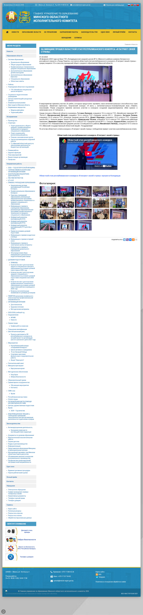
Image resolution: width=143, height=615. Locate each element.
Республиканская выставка (17, 397)
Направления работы (14, 164)
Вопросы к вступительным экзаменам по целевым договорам (23, 292)
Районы (11, 84)
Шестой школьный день (16, 331)
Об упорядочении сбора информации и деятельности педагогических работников (21, 254)
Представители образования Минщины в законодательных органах (21, 449)
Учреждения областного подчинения (21, 87)
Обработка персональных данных (20, 518)
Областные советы (17, 81)
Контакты (14, 387)
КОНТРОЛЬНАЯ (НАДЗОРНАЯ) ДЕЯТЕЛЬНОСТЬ (18, 175)
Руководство (12, 120)
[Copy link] (136, 239)
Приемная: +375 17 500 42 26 (63, 572)
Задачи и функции (14, 152)
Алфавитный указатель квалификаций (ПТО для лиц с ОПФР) (21, 227)
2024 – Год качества (18, 410)
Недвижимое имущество (16, 107)
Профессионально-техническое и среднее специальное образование (23, 68)
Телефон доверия (14, 500)
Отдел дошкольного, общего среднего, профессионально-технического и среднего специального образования (21, 128)
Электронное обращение (17, 489)
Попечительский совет (16, 363)
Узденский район (17, 112)
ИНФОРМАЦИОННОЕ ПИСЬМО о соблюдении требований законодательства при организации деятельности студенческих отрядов (21, 416)
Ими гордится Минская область (19, 105)
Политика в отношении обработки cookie (111, 582)
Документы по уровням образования (21, 435)
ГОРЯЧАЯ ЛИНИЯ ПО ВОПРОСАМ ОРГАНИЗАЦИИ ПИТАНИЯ (19, 171)
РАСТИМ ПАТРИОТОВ (15, 178)
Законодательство (13, 423)
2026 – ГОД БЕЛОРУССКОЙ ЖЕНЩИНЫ (21, 167)
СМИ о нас (11, 391)
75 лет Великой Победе (19, 352)
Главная (127, 44)
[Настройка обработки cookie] (3, 611)
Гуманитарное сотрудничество (19, 382)
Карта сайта (12, 509)
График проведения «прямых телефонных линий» (18, 493)
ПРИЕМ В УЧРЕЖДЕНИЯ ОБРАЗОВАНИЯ (21, 182)
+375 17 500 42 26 (62, 5)
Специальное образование (20, 79)
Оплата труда (13, 399)
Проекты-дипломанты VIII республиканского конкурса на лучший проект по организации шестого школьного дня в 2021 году (23, 336)
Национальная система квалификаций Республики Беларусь (20, 187)
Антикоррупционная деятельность (20, 427)
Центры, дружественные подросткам (21, 405)
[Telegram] (124, 239)
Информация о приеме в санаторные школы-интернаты (21, 244)
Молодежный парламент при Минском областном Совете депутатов (21, 453)
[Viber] (127, 239)
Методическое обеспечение (18, 372)
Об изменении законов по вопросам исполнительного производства (20, 457)
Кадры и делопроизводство (18, 444)
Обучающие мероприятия (20, 385)
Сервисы (10, 505)
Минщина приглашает (16, 365)
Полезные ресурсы (14, 511)
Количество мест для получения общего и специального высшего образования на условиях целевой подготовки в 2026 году (23, 267)
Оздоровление (13, 315)
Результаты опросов (15, 513)
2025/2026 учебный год (16, 312)
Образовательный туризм (17, 380)
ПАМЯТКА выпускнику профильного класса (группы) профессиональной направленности (20, 297)
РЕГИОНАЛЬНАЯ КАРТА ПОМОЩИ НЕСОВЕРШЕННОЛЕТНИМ (20, 402)
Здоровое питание (17, 307)
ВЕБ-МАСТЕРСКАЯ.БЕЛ (129, 594)
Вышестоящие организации (18, 157)
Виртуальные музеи (17, 368)
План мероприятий (14, 155)
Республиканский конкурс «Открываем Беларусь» (20, 346)
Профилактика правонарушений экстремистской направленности (19, 461)
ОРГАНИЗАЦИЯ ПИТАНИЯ (16, 302)
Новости (134, 44)
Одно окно (10, 466)
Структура (11, 123)
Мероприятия (13, 343)
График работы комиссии (19, 326)
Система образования (15, 59)
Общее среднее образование (21, 64)
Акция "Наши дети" (17, 360)
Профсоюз (11, 159)
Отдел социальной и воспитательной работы (19, 134)
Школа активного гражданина (21, 350)
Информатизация (14, 446)
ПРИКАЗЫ (14, 262)
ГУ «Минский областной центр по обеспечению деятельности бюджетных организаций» (22, 145)
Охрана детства (13, 441)
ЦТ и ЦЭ (11, 180)
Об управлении (12, 117)
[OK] (133, 239)
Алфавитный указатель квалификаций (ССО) (19, 218)
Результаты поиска (15, 515)
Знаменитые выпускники (16, 103)
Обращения (11, 486)
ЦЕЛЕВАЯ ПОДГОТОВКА (16, 260)
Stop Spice (14, 374)
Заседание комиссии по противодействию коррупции (21, 431)
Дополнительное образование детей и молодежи (21, 71)
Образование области (14, 56)
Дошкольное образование (20, 62)
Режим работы (13, 150)
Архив (13, 393)
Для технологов (16, 304)
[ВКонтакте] (130, 239)
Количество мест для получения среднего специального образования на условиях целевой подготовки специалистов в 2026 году (23, 276)
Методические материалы (20, 309)
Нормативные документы (17, 496)
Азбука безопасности (18, 377)
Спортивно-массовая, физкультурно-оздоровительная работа (22, 356)
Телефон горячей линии (16, 498)
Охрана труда (13, 323)
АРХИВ (13, 317)
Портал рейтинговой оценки (18, 473)
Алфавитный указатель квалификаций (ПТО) (19, 222)
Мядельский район (17, 110)
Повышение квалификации (17, 329)
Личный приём (12, 477)
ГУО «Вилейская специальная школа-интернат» (21, 90)
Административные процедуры (19, 470)
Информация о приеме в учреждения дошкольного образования (20, 249)
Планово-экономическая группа (22, 137)
